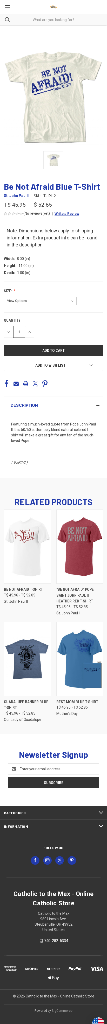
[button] (65, 214)
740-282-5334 (56, 940)
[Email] (16, 383)
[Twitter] (35, 383)
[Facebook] (6, 383)
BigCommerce (62, 1011)
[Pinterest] (45, 383)
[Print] (25, 383)
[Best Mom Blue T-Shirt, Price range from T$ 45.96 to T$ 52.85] (79, 659)
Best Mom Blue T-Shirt (77, 701)
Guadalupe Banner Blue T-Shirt (26, 704)
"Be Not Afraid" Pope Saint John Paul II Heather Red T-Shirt (75, 595)
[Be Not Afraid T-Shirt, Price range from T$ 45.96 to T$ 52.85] (27, 547)
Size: (8, 291)
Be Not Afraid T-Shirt (23, 589)
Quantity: (12, 320)
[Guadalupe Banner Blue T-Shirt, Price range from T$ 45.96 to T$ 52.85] (27, 659)
